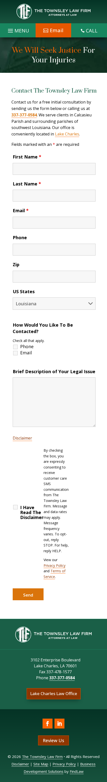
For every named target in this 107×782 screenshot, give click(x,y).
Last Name (27, 184)
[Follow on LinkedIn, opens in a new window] (59, 724)
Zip (16, 264)
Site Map (40, 763)
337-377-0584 (24, 115)
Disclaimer (22, 438)
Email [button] (56, 30)
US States (24, 291)
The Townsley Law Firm (42, 756)
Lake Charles (67, 134)
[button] (102, 746)
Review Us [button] (53, 740)
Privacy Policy (54, 565)
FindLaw (77, 771)
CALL (92, 30)
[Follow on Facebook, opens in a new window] (48, 724)
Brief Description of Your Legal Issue (54, 371)
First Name (27, 157)
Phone (20, 237)
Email (21, 210)
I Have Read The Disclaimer (32, 512)
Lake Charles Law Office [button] (53, 693)
